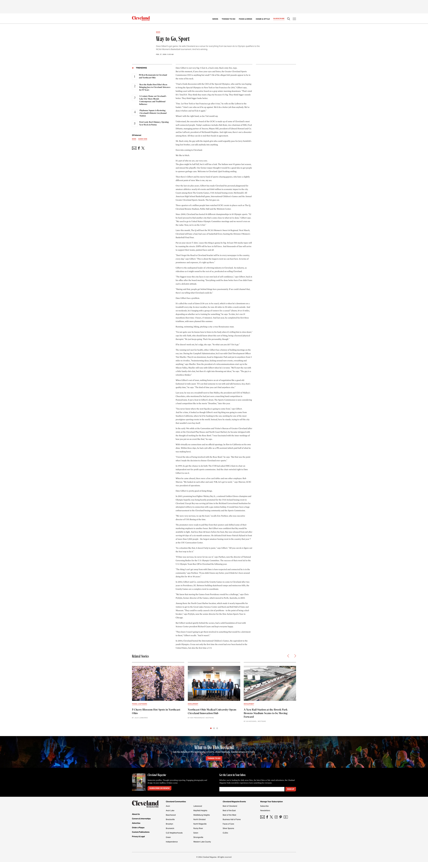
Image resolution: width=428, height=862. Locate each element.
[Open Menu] (294, 19)
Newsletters (265, 810)
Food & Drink (245, 19)
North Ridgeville (200, 824)
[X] (271, 816)
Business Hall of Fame (232, 819)
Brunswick (170, 828)
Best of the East (229, 810)
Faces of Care (228, 824)
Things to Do (228, 19)
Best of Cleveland (230, 806)
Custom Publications (140, 832)
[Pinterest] (280, 816)
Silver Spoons (228, 828)
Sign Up (290, 789)
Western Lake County (202, 842)
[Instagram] (276, 816)
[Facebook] (267, 816)
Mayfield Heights (200, 810)
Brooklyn (169, 824)
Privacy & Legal (138, 836)
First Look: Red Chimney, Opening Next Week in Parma (154, 123)
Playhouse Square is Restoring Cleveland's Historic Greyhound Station (153, 113)
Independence (172, 842)
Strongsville (198, 837)
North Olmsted (199, 819)
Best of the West (229, 815)
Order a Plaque (138, 827)
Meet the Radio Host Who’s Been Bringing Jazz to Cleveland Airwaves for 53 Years (154, 87)
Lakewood (197, 806)
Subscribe (279, 19)
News (215, 19)
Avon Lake (170, 810)
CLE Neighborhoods (174, 833)
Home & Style (263, 19)
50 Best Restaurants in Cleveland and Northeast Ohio (153, 76)
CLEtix (225, 833)
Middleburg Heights (201, 815)
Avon (168, 806)
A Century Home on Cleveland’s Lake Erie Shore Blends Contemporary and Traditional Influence (152, 100)
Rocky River (198, 828)
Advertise (136, 823)
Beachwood (171, 815)
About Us (136, 814)
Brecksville (170, 819)
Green (168, 837)
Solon (195, 833)
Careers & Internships (141, 818)
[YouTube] (286, 816)
